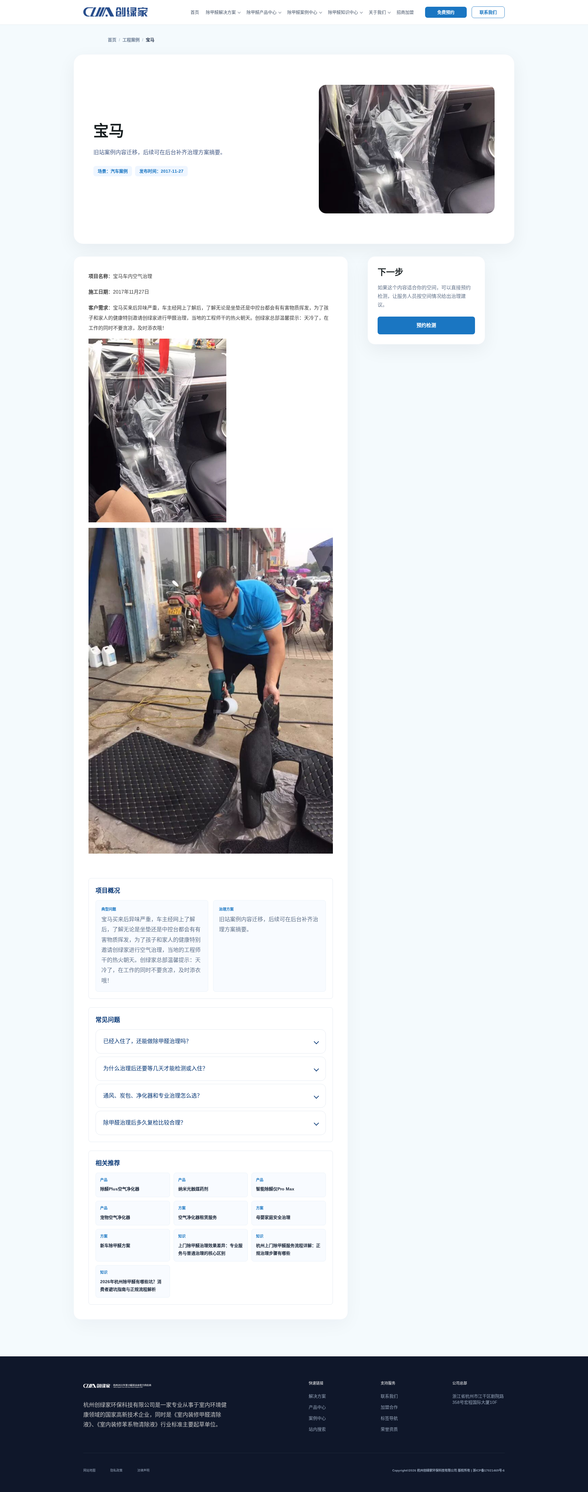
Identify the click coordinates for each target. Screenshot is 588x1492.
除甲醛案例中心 (302, 12)
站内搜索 (317, 1429)
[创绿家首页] (122, 12)
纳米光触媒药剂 (193, 1184)
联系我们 (488, 12)
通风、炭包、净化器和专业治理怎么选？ (152, 1096)
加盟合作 (389, 1407)
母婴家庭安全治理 (273, 1213)
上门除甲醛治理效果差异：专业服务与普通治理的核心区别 (210, 1245)
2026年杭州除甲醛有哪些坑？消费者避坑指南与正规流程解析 (130, 1281)
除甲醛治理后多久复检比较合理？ (144, 1123)
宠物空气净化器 (115, 1213)
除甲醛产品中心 (262, 12)
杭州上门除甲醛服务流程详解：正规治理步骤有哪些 (288, 1245)
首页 (194, 12)
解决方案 (317, 1396)
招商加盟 (405, 12)
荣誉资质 (389, 1429)
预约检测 (426, 325)
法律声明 (143, 1470)
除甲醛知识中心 (343, 12)
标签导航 (389, 1418)
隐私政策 (116, 1470)
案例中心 (317, 1418)
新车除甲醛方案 (115, 1241)
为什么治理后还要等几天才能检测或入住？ (155, 1068)
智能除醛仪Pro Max (275, 1184)
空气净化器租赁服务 (197, 1213)
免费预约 (445, 12)
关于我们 (377, 12)
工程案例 (131, 39)
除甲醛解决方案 (221, 12)
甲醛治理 (177, 318)
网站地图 (89, 1470)
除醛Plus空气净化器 (119, 1184)
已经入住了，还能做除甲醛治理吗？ (147, 1041)
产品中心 (317, 1407)
